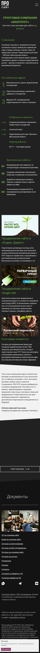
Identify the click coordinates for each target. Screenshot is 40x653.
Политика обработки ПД (11, 578)
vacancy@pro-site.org (17, 617)
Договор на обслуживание (12, 544)
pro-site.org (7, 625)
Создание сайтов (8, 594)
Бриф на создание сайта (11, 540)
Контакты (5, 569)
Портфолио (17, 469)
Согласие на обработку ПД (12, 574)
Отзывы (5, 565)
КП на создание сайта (10, 535)
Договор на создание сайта (12, 552)
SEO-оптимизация (24, 594)
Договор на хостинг (9, 557)
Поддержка (6, 561)
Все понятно (6, 649)
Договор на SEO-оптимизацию (14, 548)
